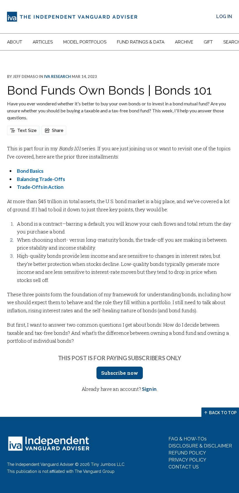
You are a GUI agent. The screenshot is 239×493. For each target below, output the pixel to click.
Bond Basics (30, 171)
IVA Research (57, 76)
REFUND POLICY (187, 453)
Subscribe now (119, 373)
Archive (184, 42)
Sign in (149, 389)
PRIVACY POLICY (187, 460)
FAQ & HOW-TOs (187, 439)
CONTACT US (183, 467)
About (14, 42)
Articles (43, 42)
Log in (224, 16)
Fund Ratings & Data (140, 42)
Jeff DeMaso (25, 76)
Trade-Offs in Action (40, 187)
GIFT (208, 42)
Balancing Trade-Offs (41, 179)
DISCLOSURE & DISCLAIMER (200, 446)
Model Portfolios (84, 42)
